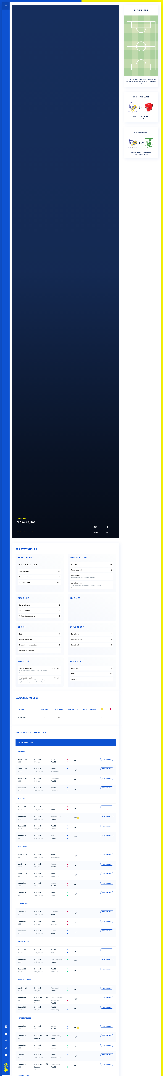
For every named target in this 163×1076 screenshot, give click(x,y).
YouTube (6, 1055)
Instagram (6, 1027)
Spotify (6, 1048)
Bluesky (6, 1034)
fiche (106, 759)
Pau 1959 (6, 1065)
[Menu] (6, 6)
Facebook (6, 1041)
